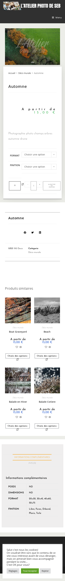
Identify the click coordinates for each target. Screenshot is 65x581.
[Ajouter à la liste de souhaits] (15, 185)
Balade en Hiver (18, 401)
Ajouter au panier (51, 186)
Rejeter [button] (45, 570)
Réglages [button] (13, 570)
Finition (15, 165)
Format (15, 155)
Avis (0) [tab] (32, 463)
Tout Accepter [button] (30, 570)
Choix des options (18, 355)
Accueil (11, 73)
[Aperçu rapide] (20, 347)
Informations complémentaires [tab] (32, 457)
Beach (47, 331)
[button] (25, 232)
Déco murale (24, 73)
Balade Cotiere (47, 401)
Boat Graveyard (18, 331)
